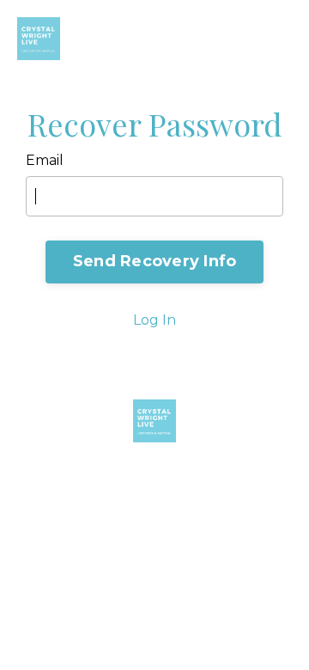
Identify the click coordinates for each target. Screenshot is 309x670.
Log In (154, 320)
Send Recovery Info (155, 261)
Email (45, 160)
